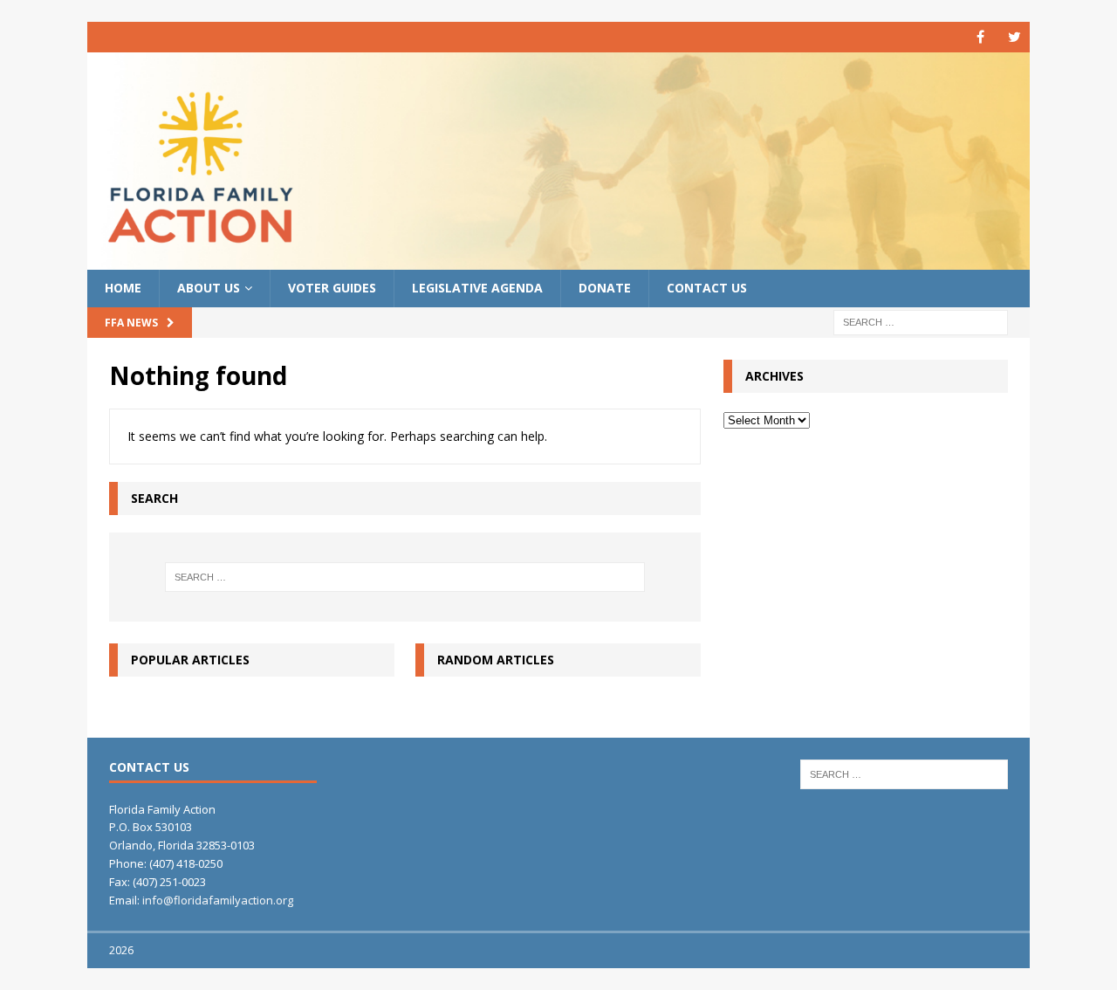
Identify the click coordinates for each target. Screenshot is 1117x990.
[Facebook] (980, 37)
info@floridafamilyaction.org (217, 900)
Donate (605, 287)
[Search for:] (920, 321)
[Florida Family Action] (558, 259)
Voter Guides (332, 287)
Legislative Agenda (477, 287)
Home (123, 287)
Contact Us (707, 287)
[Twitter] (1014, 37)
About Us (208, 287)
